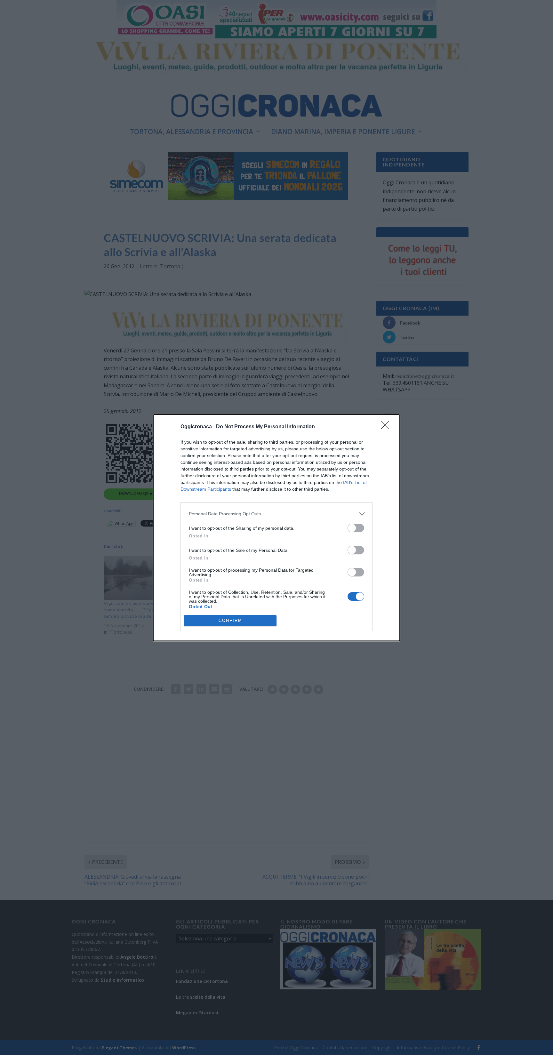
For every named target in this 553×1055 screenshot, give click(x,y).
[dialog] (276, 528)
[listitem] (276, 514)
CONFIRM (230, 620)
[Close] (387, 427)
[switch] (356, 528)
